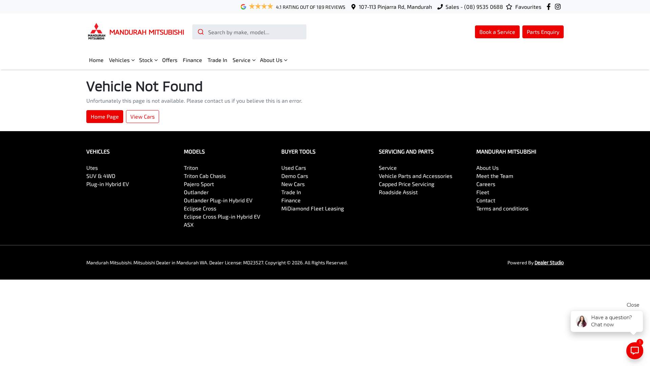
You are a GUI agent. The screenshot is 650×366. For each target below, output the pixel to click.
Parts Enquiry (543, 31)
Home (96, 60)
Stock (146, 60)
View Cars (142, 116)
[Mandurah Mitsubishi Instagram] (559, 6)
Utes (92, 167)
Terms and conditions (502, 208)
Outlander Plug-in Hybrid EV (218, 200)
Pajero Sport (199, 184)
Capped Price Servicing (406, 184)
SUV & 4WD (100, 175)
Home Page (105, 116)
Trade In (217, 60)
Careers (485, 184)
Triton (191, 167)
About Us (271, 60)
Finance (192, 60)
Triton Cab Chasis (205, 175)
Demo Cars (294, 175)
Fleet (482, 192)
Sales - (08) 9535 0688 (474, 6)
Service (242, 60)
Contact (485, 200)
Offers (169, 60)
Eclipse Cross (200, 208)
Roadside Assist (398, 192)
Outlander (196, 192)
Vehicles (119, 60)
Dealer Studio (549, 262)
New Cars (293, 184)
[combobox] (249, 31)
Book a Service (497, 31)
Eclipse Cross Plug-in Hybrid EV (222, 216)
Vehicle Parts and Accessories (415, 175)
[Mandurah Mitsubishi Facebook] (550, 6)
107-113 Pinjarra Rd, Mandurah (395, 6)
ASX (189, 224)
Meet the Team (494, 175)
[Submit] (200, 31)
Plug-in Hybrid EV (107, 184)
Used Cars (293, 167)
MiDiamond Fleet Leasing (312, 208)
